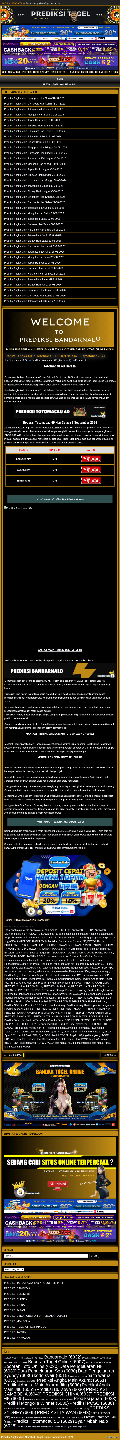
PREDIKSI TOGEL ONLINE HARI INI (59, 84)
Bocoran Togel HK (100, 949)
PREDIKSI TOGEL (81, 1020)
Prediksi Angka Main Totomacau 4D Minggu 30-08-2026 (35, 158)
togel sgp (16, 1039)
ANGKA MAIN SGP (19, 941)
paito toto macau (26, 971)
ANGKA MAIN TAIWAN (44, 941)
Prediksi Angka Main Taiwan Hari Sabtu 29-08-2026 (33, 235)
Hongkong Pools (50, 964)
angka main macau (30, 397)
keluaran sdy (82, 964)
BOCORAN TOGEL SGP (66, 952)
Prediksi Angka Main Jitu (23, 982)
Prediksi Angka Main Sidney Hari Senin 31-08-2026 (32, 142)
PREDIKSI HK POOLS (31, 990)
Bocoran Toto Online (81, 956)
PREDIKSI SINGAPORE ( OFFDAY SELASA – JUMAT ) (35, 1315)
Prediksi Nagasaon (44, 997)
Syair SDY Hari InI (14, 1035)
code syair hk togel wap (30, 960)
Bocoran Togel (80, 949)
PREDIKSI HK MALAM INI (37, 1399)
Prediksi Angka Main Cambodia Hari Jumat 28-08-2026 (34, 246)
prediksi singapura (103, 1005)
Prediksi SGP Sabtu (36, 1005)
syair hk (55, 1031)
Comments (81, 360)
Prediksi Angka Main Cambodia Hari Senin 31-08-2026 (34, 103)
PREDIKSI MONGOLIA (17, 1321)
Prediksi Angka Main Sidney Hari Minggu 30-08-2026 (33, 191)
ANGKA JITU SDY (36, 933)
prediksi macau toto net (99, 994)
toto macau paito (81, 1043)
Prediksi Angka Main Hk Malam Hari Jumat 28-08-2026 (34, 273)
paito (15, 809)
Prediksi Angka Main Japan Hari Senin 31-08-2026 (32, 120)
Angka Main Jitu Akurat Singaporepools (79, 937)
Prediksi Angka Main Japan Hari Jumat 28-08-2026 (32, 262)
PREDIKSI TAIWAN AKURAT (20, 1012)
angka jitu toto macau (76, 933)
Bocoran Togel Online (16, 952)
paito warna (42, 971)
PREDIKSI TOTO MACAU (70, 1417)
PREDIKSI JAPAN (14, 1310)
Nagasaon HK (62, 967)
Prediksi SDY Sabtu (26, 1001)
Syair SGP (31, 1035)
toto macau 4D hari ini (77, 384)
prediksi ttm (28, 1031)
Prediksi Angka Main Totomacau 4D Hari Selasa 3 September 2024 (54, 356)
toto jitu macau (28, 1043)
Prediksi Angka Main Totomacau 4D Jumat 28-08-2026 (34, 251)
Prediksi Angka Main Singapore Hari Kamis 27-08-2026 (35, 290)
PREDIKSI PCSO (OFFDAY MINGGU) (25, 1326)
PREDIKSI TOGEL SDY (22, 1024)
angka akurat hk (20, 930)
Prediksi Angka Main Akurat (19, 979)
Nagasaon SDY (79, 967)
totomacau (10, 1046)
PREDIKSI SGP (68, 1001)
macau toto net (32, 967)
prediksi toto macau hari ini (30, 1027)
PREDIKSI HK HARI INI (56, 986)
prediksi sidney (57, 1005)
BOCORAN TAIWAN (55, 945)
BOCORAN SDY (13, 945)
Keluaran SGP (98, 964)
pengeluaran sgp (99, 971)
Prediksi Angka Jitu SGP (95, 975)
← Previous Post (13, 1055)
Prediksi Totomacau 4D (81, 1027)
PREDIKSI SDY (83, 997)
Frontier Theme (111, 1437)
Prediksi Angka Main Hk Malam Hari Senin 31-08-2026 (34, 131)
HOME (60, 78)
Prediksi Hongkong (75, 990)
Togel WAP (82, 1039)
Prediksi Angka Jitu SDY (67, 975)
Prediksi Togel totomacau (74, 1024)
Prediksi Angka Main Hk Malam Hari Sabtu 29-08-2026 (34, 229)
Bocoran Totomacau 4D (56, 427)
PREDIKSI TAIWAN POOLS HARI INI (87, 1016)
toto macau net (63, 1043)
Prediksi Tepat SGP (59, 1020)
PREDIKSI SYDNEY (46, 1009)
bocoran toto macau (58, 956)
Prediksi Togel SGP (47, 1024)
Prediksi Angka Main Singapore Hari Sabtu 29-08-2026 (34, 197)
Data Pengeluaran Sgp (82, 960)
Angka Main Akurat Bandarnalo (21, 937)
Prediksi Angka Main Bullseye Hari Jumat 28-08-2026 (33, 268)
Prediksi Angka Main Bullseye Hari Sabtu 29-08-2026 (33, 224)
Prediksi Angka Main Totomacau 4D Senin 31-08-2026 (34, 109)
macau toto (17, 967)
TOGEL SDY (25, 1427)
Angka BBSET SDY (82, 930)
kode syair (51, 1375)
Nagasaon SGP (98, 967)
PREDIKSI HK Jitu (81, 986)
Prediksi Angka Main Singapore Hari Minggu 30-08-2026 (35, 147)
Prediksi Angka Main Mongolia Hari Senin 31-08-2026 (34, 114)
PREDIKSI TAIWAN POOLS (49, 1016)
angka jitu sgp (55, 933)
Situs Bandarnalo (60, 847)
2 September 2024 (17, 360)
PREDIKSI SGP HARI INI (92, 1001)
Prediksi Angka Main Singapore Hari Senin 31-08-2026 (34, 98)
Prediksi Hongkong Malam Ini (24, 994)
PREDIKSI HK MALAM (17, 1337)
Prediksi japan (50, 994)
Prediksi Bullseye (71, 982)
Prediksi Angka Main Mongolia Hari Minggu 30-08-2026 (35, 164)
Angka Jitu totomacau (101, 933)
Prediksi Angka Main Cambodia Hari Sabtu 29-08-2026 (34, 202)
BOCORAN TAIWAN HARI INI (84, 945)
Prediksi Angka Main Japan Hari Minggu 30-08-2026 (33, 169)
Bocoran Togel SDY (40, 952)
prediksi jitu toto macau (72, 994)
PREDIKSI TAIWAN (71, 1009)
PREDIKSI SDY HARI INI (33, 1409)
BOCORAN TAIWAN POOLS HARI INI (49, 949)
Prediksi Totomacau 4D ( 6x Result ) (51, 360)
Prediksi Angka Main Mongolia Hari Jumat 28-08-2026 (34, 257)
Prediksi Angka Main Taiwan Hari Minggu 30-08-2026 (33, 186)
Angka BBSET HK (60, 930)
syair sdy (106, 1031)
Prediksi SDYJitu (48, 1001)
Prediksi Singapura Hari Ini (19, 1009)
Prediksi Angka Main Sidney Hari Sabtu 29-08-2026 (32, 240)
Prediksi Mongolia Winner (18, 997)
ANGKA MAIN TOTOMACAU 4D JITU (60, 650)
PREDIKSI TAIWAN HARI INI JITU (91, 1012)
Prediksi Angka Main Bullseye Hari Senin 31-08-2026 (33, 125)
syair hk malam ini (71, 1031)
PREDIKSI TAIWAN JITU (18, 1016)
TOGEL (64, 1035)
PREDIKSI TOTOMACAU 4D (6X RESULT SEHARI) (33, 1283)
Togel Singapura (46, 1039)
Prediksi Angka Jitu (15, 975)
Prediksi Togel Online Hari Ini (68, 499)
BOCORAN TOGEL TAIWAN (97, 952)
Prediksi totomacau (56, 1027)
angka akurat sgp (39, 930)
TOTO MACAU (45, 1043)
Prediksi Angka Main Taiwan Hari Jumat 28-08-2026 (33, 279)
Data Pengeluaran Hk (57, 960)
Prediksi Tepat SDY (36, 1020)
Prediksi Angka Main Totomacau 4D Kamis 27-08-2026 (34, 301)
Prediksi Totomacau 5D (43, 1421)
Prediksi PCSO (65, 997)
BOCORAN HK (95, 941)
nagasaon (47, 967)
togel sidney (28, 1039)
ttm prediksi (23, 1046)
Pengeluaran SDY (79, 971)
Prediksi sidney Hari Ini (79, 1005)
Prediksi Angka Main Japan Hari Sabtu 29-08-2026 (32, 218)
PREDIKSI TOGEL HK (22, 1417)
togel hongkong (91, 1035)
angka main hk (48, 937)
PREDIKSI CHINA (14, 986)
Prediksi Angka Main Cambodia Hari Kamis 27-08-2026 (35, 295)
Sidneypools (43, 1031)
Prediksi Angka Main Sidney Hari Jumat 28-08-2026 (33, 284)
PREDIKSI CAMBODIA (96, 982)
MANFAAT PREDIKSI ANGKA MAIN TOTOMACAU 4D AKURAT (60, 733)
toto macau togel (101, 1043)
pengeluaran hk (59, 971)
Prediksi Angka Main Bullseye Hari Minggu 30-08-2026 (34, 175)
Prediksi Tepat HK (14, 1020)
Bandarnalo (48, 381)
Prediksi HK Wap (54, 990)
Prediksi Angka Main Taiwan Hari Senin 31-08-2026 (33, 136)
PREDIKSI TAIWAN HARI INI (54, 1012)
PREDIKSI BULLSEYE (17, 1294)
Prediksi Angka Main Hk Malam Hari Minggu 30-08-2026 (35, 180)
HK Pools (34, 964)
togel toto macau (65, 1039)
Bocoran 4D (79, 941)
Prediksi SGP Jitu (14, 1005)
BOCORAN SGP (33, 945)
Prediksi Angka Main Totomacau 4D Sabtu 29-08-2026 (34, 208)
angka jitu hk (18, 933)
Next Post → (109, 1055)
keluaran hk (67, 964)
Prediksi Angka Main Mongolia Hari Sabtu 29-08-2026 (34, 213)
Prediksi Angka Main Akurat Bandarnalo (58, 979)
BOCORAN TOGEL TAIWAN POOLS (24, 956)
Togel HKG (76, 1035)
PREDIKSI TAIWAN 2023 (97, 1009)
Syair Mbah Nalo (91, 1031)
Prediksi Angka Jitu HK (39, 975)
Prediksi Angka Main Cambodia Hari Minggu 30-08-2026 (35, 153)
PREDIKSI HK (34, 986)
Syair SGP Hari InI (49, 1035)
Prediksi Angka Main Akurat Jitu (42, 1384)
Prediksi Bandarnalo (13, 3)
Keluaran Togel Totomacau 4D (89, 680)
